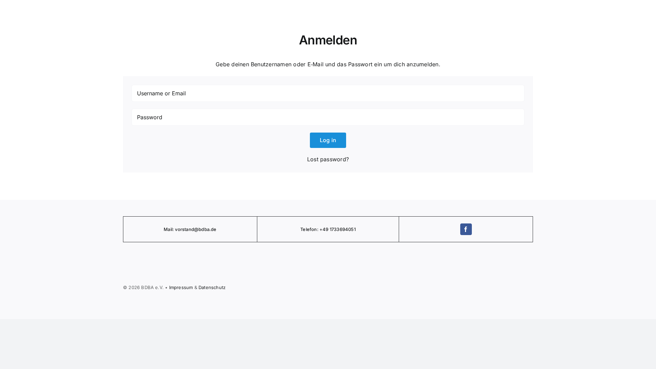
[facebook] (466, 229)
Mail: (169, 229)
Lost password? (328, 159)
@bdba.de (205, 229)
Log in (328, 140)
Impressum (181, 287)
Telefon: (309, 229)
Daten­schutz (212, 287)
